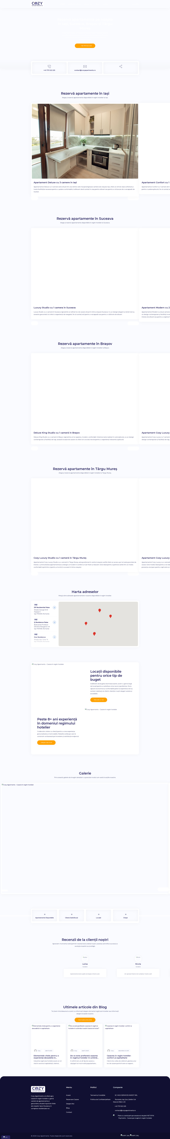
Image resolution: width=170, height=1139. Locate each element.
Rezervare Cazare (74, 4)
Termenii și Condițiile (97, 1095)
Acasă (62, 4)
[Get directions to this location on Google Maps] (54, 607)
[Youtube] (36, 1113)
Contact (105, 4)
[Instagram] (34, 1113)
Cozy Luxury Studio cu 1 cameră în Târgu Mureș (60, 558)
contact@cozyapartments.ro (85, 70)
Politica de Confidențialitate (100, 1099)
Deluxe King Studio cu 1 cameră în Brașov (57, 432)
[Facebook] (31, 1113)
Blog (97, 4)
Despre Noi (88, 4)
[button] (110, 616)
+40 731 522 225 (49, 70)
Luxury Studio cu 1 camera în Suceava (55, 307)
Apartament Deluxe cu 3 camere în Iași (55, 182)
